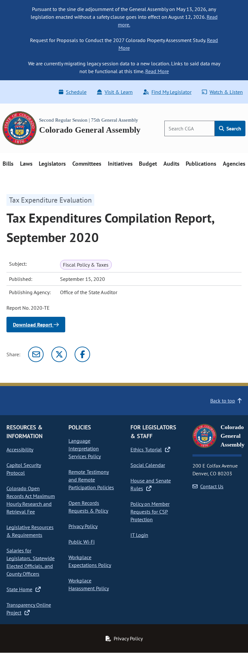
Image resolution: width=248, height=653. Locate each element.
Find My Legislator (171, 92)
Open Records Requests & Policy (88, 507)
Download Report (33, 324)
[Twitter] (59, 354)
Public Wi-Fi (81, 541)
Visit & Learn (119, 92)
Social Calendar (147, 465)
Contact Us (211, 486)
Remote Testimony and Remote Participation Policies (91, 480)
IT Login (139, 535)
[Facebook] (82, 354)
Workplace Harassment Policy (88, 584)
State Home (19, 589)
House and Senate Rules (150, 484)
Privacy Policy (83, 526)
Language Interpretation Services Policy (84, 448)
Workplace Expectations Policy (89, 561)
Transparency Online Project (28, 609)
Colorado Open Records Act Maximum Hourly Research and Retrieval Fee (30, 500)
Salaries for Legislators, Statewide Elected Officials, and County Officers (30, 562)
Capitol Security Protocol (23, 469)
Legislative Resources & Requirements (30, 531)
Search (233, 128)
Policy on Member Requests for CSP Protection (150, 512)
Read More (157, 71)
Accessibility (19, 449)
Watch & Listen (226, 92)
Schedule (76, 92)
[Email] (36, 354)
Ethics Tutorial (146, 449)
